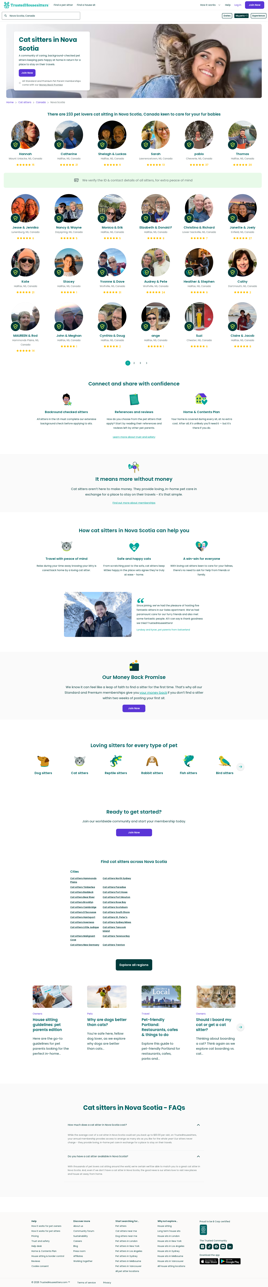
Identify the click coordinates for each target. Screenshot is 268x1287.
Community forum (83, 1231)
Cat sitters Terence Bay (116, 936)
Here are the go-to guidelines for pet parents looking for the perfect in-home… (51, 1046)
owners (37, 1013)
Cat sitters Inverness (82, 922)
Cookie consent (40, 1266)
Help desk (36, 1246)
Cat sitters (24, 102)
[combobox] (41, 15)
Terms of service (86, 1282)
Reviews (35, 1261)
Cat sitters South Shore (116, 912)
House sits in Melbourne (170, 1256)
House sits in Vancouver (171, 1261)
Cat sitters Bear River (82, 897)
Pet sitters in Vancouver (128, 1266)
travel (145, 1013)
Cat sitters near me (126, 1231)
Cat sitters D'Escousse (83, 912)
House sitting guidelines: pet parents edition (47, 1024)
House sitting (165, 1226)
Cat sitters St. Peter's (115, 917)
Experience (258, 15)
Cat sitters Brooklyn (81, 902)
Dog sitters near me (126, 1236)
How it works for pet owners (46, 1226)
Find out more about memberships (133, 503)
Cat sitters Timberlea (82, 887)
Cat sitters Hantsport (82, 917)
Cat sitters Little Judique (84, 927)
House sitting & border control (47, 1256)
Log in (237, 5)
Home (10, 102)
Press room (79, 1251)
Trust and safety (40, 1241)
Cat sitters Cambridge (83, 907)
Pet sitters (120, 1226)
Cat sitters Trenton (114, 944)
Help (228, 5)
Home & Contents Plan (43, 1251)
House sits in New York (169, 1241)
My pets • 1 (241, 15)
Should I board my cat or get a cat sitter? (213, 1024)
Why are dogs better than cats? (107, 1022)
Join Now (254, 5)
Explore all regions (134, 965)
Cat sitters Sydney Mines (117, 922)
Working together (82, 1261)
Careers (77, 1241)
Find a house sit (86, 5)
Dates (227, 15)
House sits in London (169, 1236)
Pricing (35, 1236)
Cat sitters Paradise (114, 887)
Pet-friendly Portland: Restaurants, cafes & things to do (160, 1027)
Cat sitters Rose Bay (114, 902)
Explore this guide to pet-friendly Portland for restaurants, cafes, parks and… (161, 1051)
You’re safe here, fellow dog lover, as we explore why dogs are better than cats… (106, 1041)
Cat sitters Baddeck (81, 892)
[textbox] (41, 15)
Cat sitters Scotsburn (115, 907)
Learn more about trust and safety (134, 437)
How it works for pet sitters (45, 1231)
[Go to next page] (146, 363)
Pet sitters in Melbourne (128, 1261)
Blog (75, 1246)
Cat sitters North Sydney (117, 878)
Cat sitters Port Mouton (116, 897)
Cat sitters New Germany (84, 944)
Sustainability (80, 1236)
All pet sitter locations (127, 1271)
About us (78, 1226)
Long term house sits (169, 1231)
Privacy (107, 1282)
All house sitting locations (171, 1266)
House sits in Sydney (169, 1251)
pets (90, 1013)
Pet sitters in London (126, 1241)
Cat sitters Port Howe (115, 892)
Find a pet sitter (63, 5)
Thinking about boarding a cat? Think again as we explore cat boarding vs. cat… (215, 1046)
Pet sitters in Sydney (126, 1256)
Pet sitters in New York (127, 1246)
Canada (41, 102)
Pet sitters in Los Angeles (128, 1251)
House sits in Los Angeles (171, 1246)
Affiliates (78, 1256)
